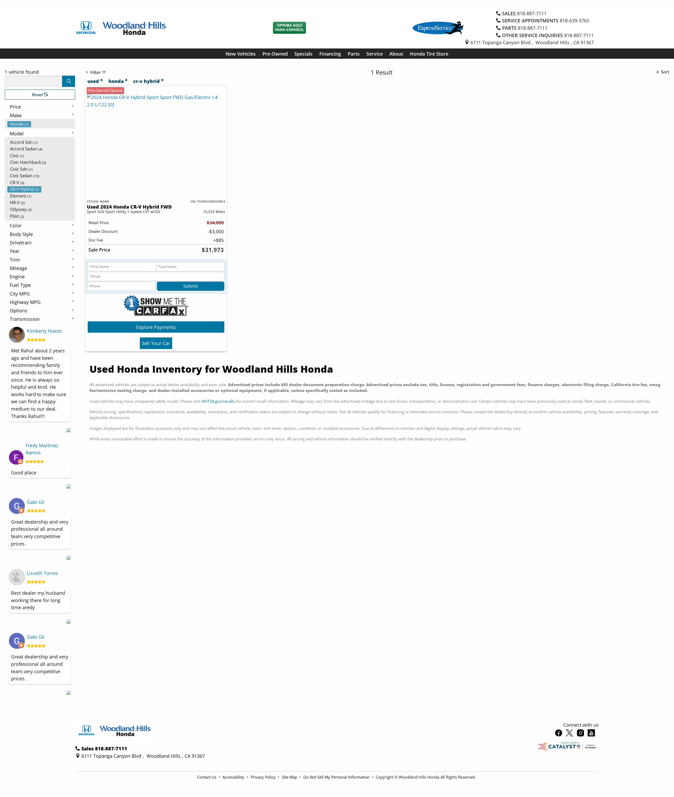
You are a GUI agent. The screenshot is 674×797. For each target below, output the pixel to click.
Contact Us (207, 777)
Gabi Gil (35, 502)
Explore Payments (156, 327)
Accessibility (233, 777)
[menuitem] (41, 124)
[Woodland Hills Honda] (121, 27)
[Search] (68, 81)
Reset (38, 94)
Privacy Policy (264, 777)
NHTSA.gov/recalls (218, 401)
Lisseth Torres (42, 573)
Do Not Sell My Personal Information (337, 777)
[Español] (290, 28)
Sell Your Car (156, 343)
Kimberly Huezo (44, 330)
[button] (240, 53)
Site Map (290, 777)
